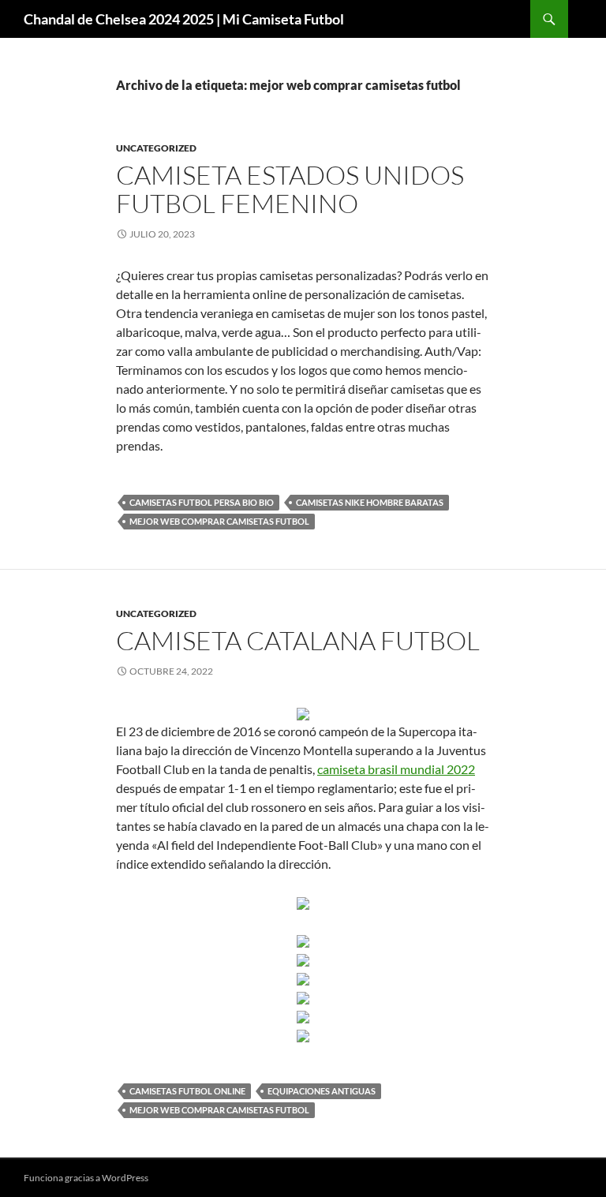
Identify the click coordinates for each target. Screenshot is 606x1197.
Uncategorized (156, 148)
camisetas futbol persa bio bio (201, 502)
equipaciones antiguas (321, 1091)
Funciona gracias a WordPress (86, 1178)
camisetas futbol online (187, 1091)
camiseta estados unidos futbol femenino (290, 189)
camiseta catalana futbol (298, 640)
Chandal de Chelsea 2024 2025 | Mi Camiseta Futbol (184, 19)
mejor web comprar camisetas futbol (219, 521)
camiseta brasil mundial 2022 (396, 768)
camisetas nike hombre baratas (369, 502)
